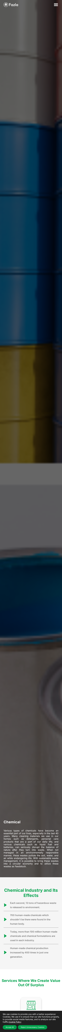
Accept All (10, 1027)
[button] (56, 4)
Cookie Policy (15, 1022)
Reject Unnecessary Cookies (32, 1027)
